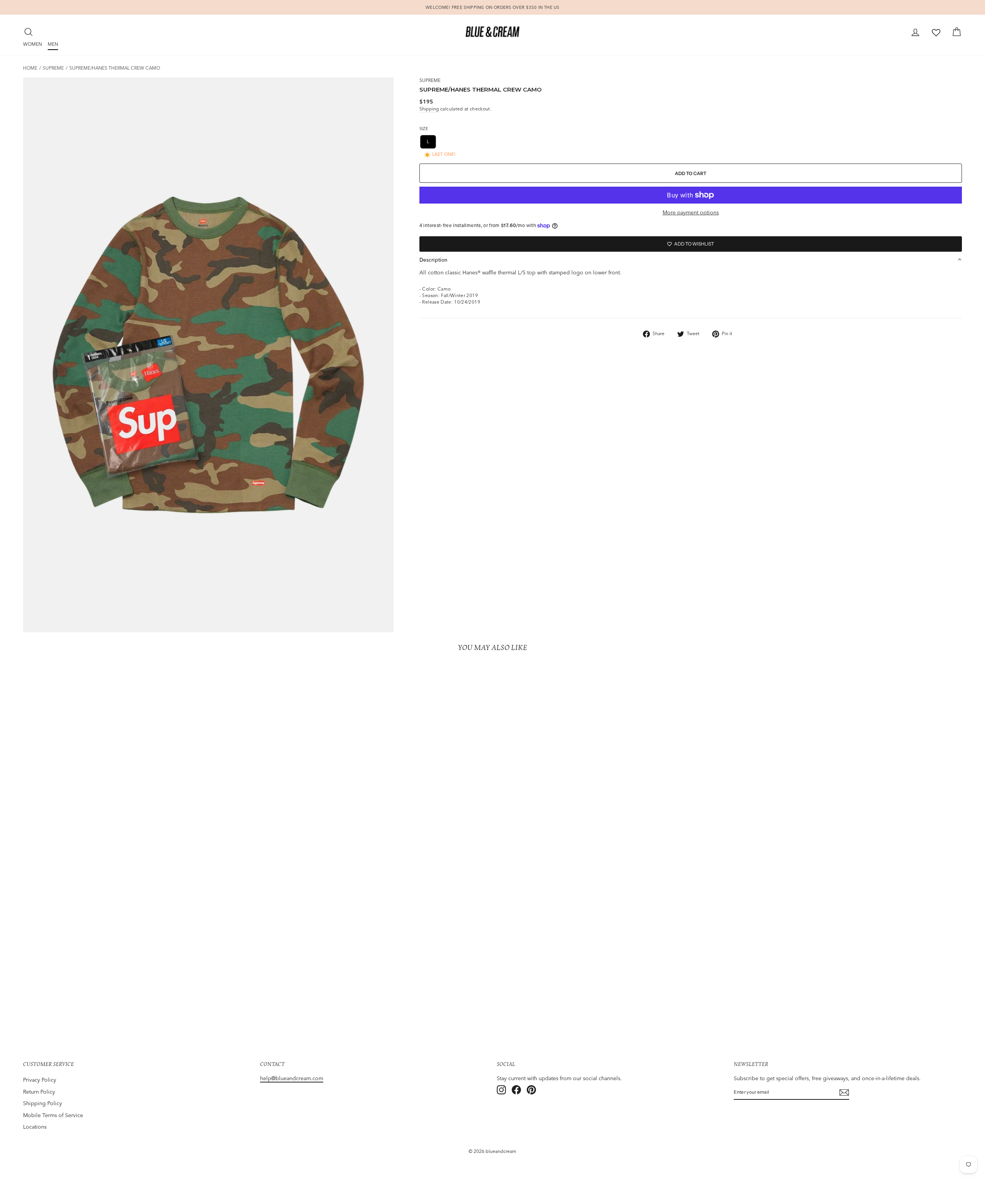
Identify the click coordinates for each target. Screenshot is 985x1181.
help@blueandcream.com (291, 1078)
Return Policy (39, 1091)
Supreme (53, 68)
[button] (690, 259)
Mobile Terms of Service (53, 1115)
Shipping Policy (42, 1103)
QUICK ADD (137, 992)
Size (423, 128)
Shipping (429, 109)
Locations (35, 1126)
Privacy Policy (39, 1079)
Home (30, 68)
